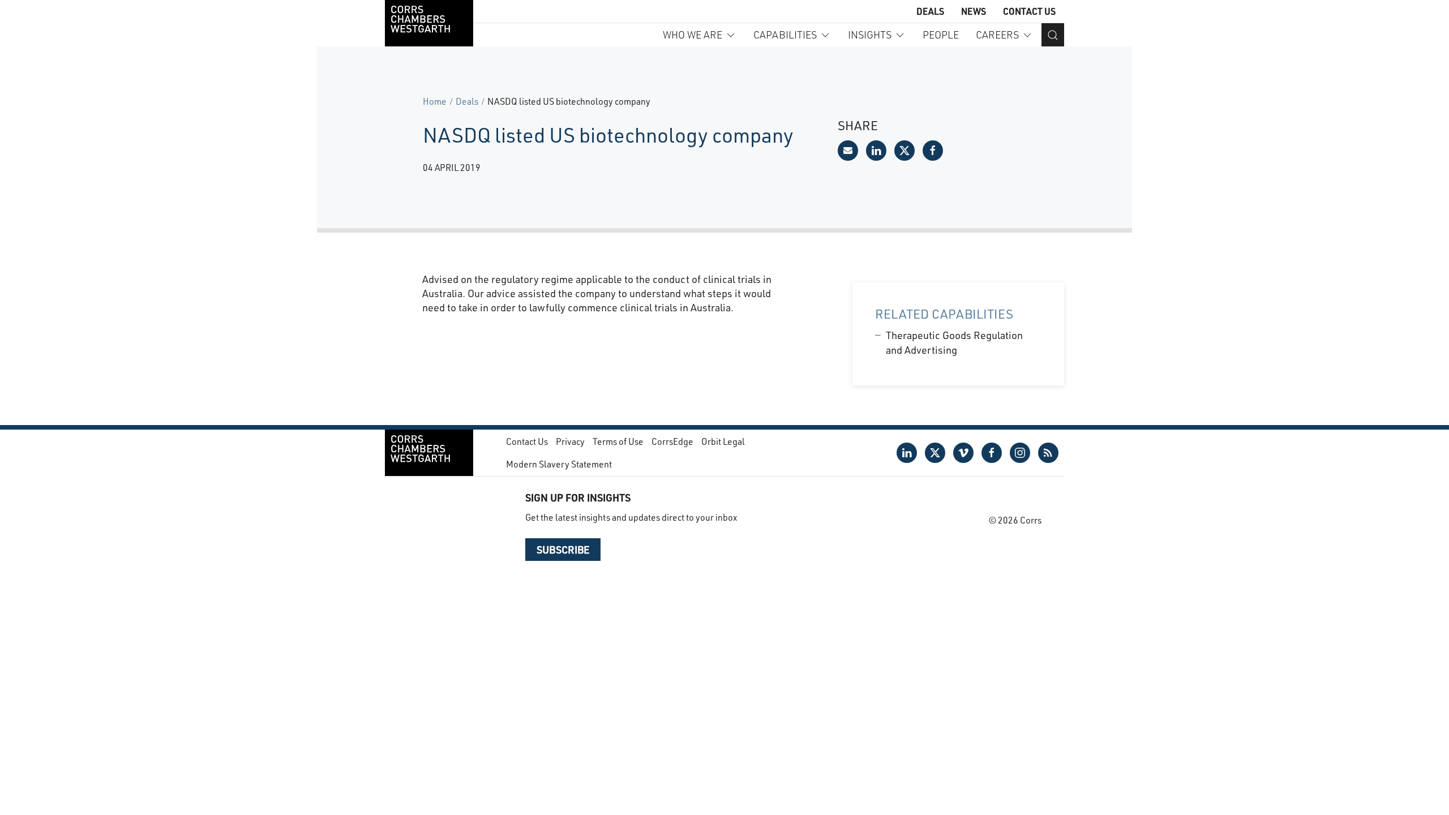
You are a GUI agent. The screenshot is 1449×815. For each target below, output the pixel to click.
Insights (869, 34)
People (941, 34)
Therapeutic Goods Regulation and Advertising (954, 342)
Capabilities (785, 34)
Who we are (692, 34)
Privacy (570, 441)
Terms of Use (618, 441)
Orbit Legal (723, 441)
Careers (997, 34)
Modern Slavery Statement (559, 464)
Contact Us (1029, 11)
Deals (930, 11)
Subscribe (563, 549)
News (973, 11)
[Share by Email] (848, 150)
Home (435, 101)
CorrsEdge (672, 441)
